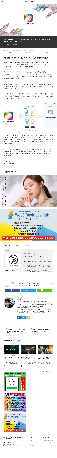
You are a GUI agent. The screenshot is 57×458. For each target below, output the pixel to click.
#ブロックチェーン (18, 277)
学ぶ (18, 445)
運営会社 (32, 440)
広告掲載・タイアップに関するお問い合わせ (48, 441)
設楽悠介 (20, 299)
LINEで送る (45, 290)
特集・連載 (19, 440)
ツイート (29, 290)
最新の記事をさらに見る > (47, 371)
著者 (18, 452)
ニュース (12, 44)
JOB (17, 450)
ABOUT (18, 454)
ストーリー (19, 443)
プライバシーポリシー (35, 443)
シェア (13, 290)
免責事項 (32, 445)
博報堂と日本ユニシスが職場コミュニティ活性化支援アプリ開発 (18, 50)
